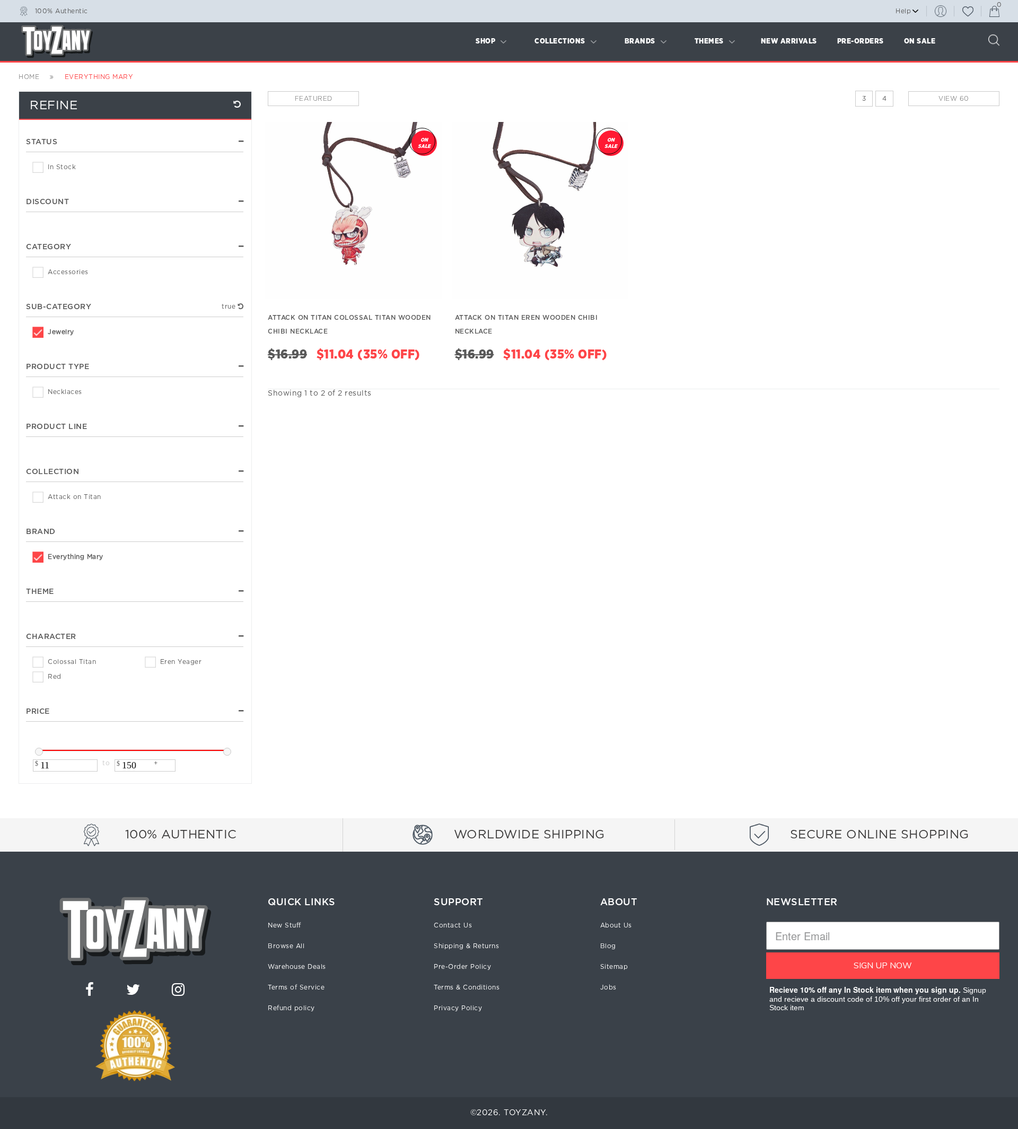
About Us (616, 925)
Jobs (608, 987)
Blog (608, 946)
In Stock (62, 167)
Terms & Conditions (466, 987)
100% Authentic (61, 10)
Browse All (286, 946)
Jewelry (61, 332)
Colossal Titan (72, 662)
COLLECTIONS (559, 41)
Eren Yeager (181, 662)
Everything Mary (75, 557)
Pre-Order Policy (462, 967)
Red (55, 676)
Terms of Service (296, 987)
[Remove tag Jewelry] (241, 306)
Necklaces (65, 392)
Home (29, 77)
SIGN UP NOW (883, 966)
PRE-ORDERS (860, 41)
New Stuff (284, 925)
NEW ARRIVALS (789, 41)
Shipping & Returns (466, 946)
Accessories (68, 272)
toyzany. (526, 1113)
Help (903, 11)
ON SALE (920, 41)
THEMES (709, 41)
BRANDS (640, 41)
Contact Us (453, 925)
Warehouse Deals (297, 967)
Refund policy (291, 1008)
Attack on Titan (74, 497)
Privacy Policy (458, 1008)
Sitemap (614, 967)
